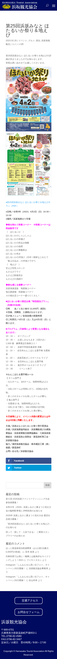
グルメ (31, 40)
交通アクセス (30, 600)
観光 (8, 44)
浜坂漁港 (45, 40)
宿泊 (38, 40)
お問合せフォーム (29, 612)
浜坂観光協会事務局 (38, 568)
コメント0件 (18, 44)
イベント (23, 40)
